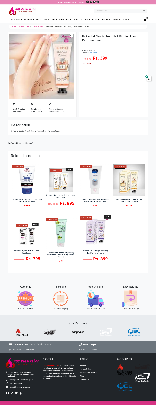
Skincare (105, 19)
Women (115, 19)
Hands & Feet (64, 19)
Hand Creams (38, 27)
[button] (71, 36)
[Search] (144, 11)
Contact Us (84, 380)
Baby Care (28, 19)
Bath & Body (15, 19)
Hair (53, 19)
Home (13, 27)
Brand (125, 19)
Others (94, 19)
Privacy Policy (85, 369)
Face (45, 19)
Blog (82, 376)
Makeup (77, 19)
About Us (83, 365)
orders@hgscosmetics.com (19, 387)
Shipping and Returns (88, 372)
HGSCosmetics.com (51, 365)
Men (86, 19)
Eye (37, 19)
